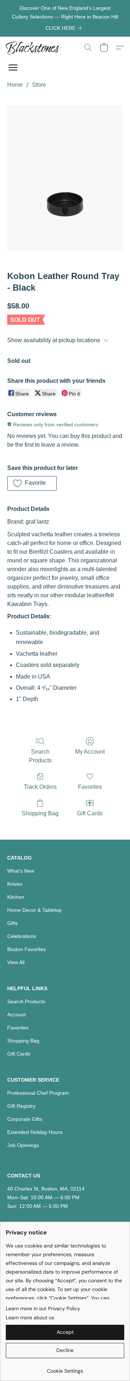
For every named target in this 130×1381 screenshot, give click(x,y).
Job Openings (23, 1145)
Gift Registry (21, 1106)
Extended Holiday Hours (34, 1132)
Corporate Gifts (24, 1119)
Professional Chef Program (38, 1093)
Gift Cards (90, 813)
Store (39, 85)
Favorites (90, 787)
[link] (65, 28)
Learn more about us (30, 1317)
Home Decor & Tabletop (34, 910)
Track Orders (40, 787)
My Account (90, 752)
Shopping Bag (40, 813)
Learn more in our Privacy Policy (43, 1308)
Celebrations (21, 936)
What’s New (20, 871)
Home (15, 85)
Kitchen (15, 897)
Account (16, 1014)
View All (16, 962)
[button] (34, 47)
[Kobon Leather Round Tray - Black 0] (65, 178)
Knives (14, 884)
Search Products (40, 756)
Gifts (12, 923)
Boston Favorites (26, 949)
